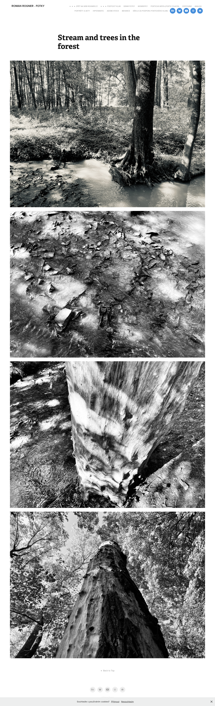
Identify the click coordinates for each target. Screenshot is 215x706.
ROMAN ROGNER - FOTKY (28, 6)
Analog (198, 6)
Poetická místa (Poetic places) (165, 6)
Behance (126, 11)
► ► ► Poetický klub (111, 6)
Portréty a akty (82, 11)
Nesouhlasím (127, 701)
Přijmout (115, 701)
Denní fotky (129, 6)
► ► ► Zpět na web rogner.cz (83, 6)
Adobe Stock (113, 11)
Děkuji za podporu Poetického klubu (150, 11)
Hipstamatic (98, 11)
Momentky (143, 6)
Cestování (187, 6)
